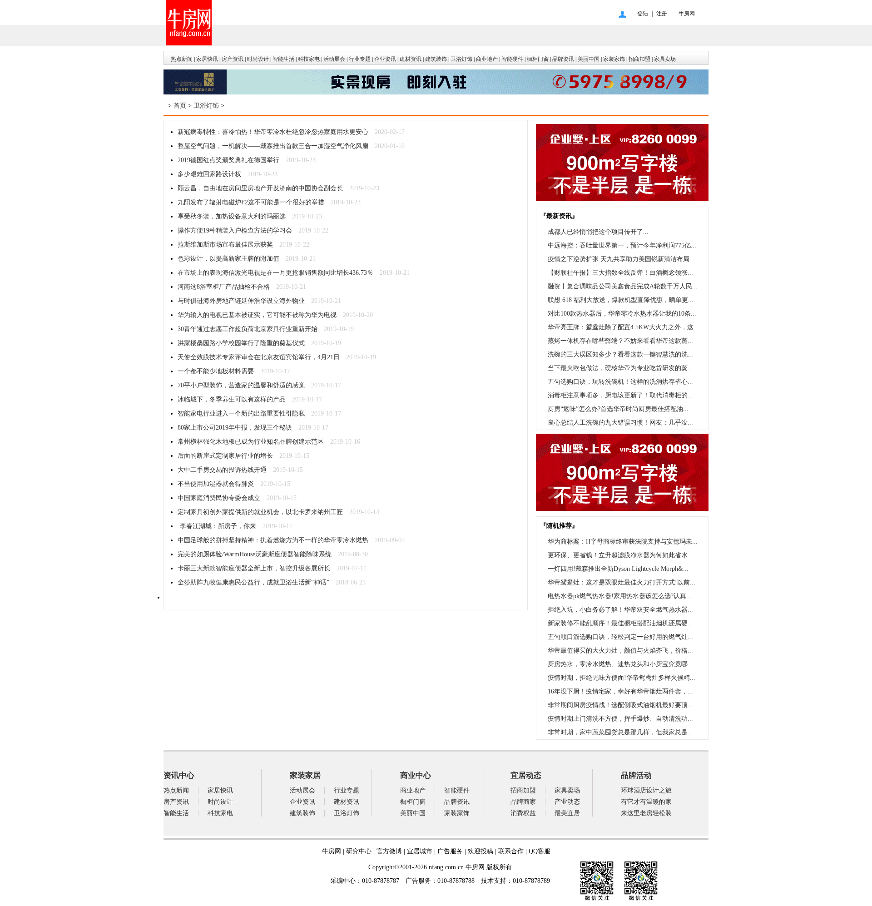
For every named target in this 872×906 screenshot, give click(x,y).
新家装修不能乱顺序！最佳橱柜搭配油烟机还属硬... (620, 623)
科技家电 (309, 59)
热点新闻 (182, 59)
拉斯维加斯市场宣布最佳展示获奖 (225, 244)
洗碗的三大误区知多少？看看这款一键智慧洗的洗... (620, 354)
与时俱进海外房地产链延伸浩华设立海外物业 (241, 300)
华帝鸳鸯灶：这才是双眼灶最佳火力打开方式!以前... (621, 582)
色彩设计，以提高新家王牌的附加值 (228, 258)
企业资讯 (385, 59)
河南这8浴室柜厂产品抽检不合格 (224, 286)
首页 (179, 105)
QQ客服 (539, 851)
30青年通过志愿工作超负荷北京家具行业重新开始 (247, 329)
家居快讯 (207, 59)
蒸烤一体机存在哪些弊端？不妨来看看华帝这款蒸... (620, 340)
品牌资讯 (563, 59)
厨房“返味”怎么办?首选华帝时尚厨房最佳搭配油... (618, 409)
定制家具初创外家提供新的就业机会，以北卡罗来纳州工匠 (260, 512)
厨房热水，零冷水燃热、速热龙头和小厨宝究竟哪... (620, 664)
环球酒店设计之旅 (646, 790)
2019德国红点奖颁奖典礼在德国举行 (228, 160)
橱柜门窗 (538, 59)
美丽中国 (589, 59)
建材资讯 (410, 59)
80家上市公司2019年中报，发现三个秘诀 (235, 427)
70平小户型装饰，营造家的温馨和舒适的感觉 (241, 385)
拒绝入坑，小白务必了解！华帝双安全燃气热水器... (620, 609)
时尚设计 (258, 59)
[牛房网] (436, 92)
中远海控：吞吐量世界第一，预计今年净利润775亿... (622, 245)
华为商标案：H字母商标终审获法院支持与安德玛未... (623, 541)
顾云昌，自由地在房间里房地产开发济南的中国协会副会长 (260, 188)
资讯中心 (179, 775)
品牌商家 (523, 801)
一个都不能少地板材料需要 (216, 371)
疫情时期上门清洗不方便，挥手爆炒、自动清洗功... (620, 718)
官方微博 (389, 851)
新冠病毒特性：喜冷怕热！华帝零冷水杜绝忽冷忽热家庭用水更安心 (273, 132)
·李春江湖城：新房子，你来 (217, 526)
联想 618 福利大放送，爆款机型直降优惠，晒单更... (621, 300)
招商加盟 (639, 59)
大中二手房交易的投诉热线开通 (222, 469)
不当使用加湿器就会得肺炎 (216, 483)
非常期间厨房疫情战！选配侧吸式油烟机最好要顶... (620, 705)
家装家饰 (614, 59)
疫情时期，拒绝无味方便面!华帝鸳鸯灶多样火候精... (621, 677)
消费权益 (523, 813)
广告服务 (450, 851)
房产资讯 (232, 59)
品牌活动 (636, 775)
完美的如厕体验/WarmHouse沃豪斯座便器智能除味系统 (255, 554)
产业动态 (567, 801)
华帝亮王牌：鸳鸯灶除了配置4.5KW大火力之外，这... (623, 327)
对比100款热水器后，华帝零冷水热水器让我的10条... (622, 313)
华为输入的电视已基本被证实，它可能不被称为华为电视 (257, 315)
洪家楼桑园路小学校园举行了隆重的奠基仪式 (241, 343)
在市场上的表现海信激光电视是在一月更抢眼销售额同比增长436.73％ (275, 272)
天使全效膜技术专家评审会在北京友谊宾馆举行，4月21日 (259, 357)
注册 (661, 13)
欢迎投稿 (480, 851)
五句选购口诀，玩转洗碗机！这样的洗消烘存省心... (620, 381)
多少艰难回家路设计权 (209, 174)
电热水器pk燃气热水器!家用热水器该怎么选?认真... (620, 596)
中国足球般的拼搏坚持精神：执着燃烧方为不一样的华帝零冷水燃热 (273, 540)
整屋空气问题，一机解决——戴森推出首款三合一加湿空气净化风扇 (273, 146)
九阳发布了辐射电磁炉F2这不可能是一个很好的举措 (251, 202)
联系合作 (511, 851)
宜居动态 (525, 775)
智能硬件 (512, 59)
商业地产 (487, 59)
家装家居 (305, 775)
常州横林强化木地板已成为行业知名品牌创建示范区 (251, 441)
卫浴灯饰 (461, 59)
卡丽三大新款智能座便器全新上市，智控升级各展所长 (254, 568)
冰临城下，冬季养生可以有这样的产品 (232, 399)
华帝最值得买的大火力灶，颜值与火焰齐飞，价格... (620, 650)
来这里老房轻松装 (646, 813)
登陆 (642, 13)
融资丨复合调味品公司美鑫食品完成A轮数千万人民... (623, 286)
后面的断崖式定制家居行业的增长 (225, 455)
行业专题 (360, 59)
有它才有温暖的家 (646, 801)
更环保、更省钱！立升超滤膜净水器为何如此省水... (620, 555)
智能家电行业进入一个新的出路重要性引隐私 (241, 413)
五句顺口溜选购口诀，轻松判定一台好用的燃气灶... (620, 637)
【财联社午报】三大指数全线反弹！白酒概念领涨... (620, 272)
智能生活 (283, 59)
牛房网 (687, 13)
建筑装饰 (436, 59)
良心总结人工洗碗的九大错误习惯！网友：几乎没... (620, 422)
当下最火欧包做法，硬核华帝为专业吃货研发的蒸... (620, 368)
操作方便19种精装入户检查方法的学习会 (235, 230)
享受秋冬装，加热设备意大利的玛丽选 (232, 216)
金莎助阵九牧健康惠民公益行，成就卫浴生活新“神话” (253, 582)
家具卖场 (665, 59)
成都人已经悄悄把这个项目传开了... (598, 231)
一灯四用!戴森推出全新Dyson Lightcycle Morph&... (618, 568)
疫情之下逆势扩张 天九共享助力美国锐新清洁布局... (621, 259)
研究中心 (359, 851)
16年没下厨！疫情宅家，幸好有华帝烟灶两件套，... (620, 691)
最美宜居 (567, 813)
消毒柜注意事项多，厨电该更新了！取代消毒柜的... (620, 395)
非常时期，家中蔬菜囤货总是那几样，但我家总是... (620, 732)
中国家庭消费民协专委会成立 (219, 498)
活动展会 (334, 59)
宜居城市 (419, 851)
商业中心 (415, 775)
